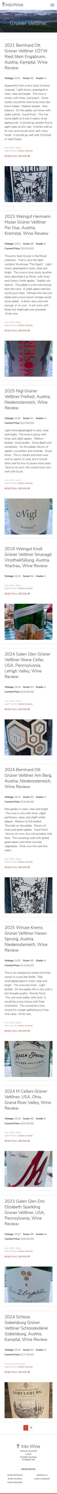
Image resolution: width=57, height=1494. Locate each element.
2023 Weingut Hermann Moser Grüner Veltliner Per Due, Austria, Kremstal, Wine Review (28, 225)
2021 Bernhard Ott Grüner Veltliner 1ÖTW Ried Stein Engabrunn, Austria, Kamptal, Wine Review (26, 56)
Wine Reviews (15, 1475)
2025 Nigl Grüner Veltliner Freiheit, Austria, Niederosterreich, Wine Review (28, 399)
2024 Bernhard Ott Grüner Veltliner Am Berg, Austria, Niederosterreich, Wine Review (28, 778)
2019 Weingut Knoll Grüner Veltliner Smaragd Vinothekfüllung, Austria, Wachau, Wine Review (28, 557)
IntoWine (14, 5)
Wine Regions (14, 1482)
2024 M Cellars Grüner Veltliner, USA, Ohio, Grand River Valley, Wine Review (28, 1099)
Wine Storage (42, 1479)
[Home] (3, 4)
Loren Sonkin (25, 151)
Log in (28, 1454)
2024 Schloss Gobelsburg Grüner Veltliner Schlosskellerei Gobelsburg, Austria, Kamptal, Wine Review (26, 1328)
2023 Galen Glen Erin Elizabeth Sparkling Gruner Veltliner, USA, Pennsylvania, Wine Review (25, 1212)
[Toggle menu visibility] (52, 5)
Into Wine (30, 1446)
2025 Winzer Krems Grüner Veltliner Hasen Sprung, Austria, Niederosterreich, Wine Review (26, 939)
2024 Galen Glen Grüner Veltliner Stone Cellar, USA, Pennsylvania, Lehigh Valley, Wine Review (27, 665)
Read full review (16, 156)
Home (5, 14)
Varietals (19, 14)
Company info (28, 1459)
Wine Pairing (15, 1479)
